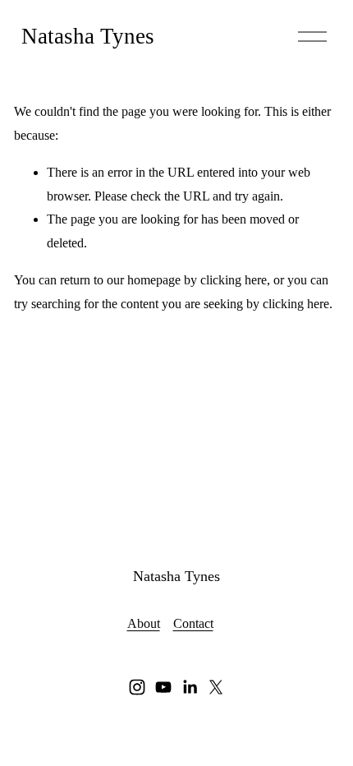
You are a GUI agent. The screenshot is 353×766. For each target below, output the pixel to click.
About (143, 623)
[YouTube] (163, 687)
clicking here (233, 280)
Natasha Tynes (87, 36)
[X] (216, 687)
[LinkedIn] (189, 687)
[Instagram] (137, 687)
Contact (193, 623)
